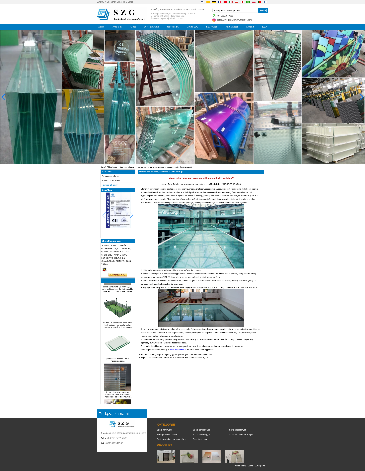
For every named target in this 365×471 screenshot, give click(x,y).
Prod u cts (117, 26)
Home (101, 26)
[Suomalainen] (265, 2)
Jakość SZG (173, 26)
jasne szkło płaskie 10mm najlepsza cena (117, 347)
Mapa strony (240, 466)
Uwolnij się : (216, 184)
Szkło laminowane (201, 430)
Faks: (103, 438)
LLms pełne (260, 466)
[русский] (236, 2)
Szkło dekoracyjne (201, 434)
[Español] (208, 2)
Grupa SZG (192, 26)
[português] (259, 2)
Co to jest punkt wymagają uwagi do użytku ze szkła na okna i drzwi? (181, 354)
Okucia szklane (200, 439)
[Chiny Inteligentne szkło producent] (234, 462)
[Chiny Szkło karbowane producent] (189, 462)
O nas (133, 26)
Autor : (165, 184)
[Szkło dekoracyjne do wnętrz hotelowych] (182, 97)
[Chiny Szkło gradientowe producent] (211, 462)
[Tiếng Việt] (225, 2)
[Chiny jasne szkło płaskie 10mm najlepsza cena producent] (117, 343)
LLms (250, 466)
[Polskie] (254, 2)
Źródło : (177, 184)
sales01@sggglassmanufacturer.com (234, 20)
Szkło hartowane (164, 430)
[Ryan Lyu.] (104, 269)
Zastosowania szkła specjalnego (172, 439)
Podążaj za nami (114, 413)
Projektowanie (151, 26)
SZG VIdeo (211, 26)
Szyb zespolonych (237, 430)
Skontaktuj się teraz (118, 275)
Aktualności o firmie (110, 176)
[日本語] (242, 2)
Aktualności (232, 26)
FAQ (264, 26)
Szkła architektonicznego (241, 434)
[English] (202, 2)
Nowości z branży (127, 167)
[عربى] (248, 2)
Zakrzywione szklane (167, 434)
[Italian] (231, 2)
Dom (103, 167)
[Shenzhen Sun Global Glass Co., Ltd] (122, 20)
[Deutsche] (214, 2)
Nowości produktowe (111, 180)
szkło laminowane (178, 349)
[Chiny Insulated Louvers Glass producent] (166, 462)
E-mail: (104, 433)
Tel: (103, 443)
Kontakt (250, 26)
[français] (219, 2)
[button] (176, 161)
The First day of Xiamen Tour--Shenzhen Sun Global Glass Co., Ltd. (178, 357)
